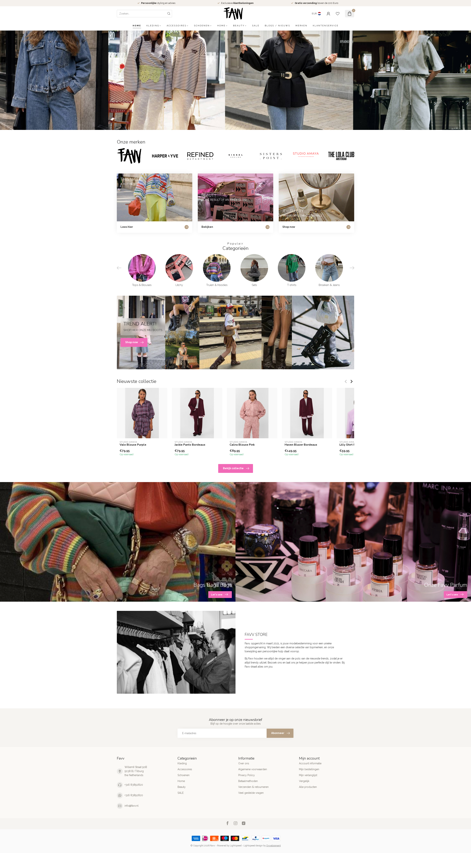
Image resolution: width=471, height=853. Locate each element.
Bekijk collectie (233, 468)
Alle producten (308, 786)
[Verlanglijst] (337, 13)
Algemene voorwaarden (252, 769)
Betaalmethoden (248, 781)
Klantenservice (326, 25)
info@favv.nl (132, 805)
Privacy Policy (246, 775)
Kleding (152, 25)
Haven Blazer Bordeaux (301, 444)
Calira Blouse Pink (242, 444)
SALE (255, 25)
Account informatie (310, 763)
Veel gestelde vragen (251, 792)
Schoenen (202, 25)
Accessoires (176, 25)
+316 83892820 (134, 784)
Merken (301, 25)
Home (137, 25)
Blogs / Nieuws (277, 25)
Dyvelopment (273, 845)
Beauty (239, 25)
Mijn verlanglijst (308, 775)
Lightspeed (236, 845)
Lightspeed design (253, 845)
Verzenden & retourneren (253, 786)
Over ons (243, 763)
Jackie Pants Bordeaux (190, 444)
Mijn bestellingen (309, 769)
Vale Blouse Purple (133, 444)
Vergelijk (304, 781)
